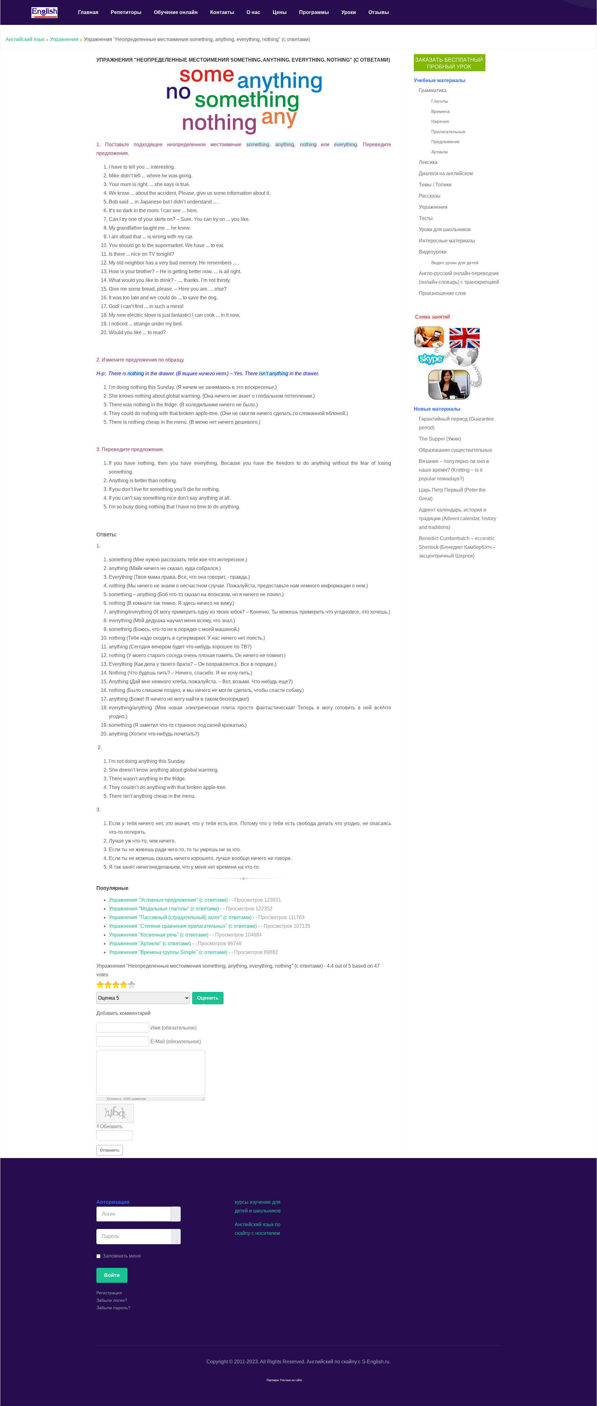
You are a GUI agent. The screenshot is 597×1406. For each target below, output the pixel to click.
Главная (88, 12)
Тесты (426, 218)
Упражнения (64, 39)
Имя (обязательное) (173, 1027)
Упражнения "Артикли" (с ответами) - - (175, 943)
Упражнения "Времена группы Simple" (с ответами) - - (193, 952)
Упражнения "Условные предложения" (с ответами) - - (195, 900)
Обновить (111, 1126)
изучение (260, 1202)
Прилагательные (448, 131)
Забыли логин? (111, 1300)
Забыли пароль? (113, 1307)
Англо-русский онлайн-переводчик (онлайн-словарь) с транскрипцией (459, 278)
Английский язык (25, 39)
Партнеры (272, 1380)
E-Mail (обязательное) (175, 1041)
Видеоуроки (433, 252)
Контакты (222, 12)
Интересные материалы (447, 240)
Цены (280, 12)
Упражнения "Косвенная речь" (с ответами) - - (185, 934)
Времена (440, 111)
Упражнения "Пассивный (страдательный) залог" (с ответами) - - (206, 917)
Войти (112, 1275)
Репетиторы (126, 12)
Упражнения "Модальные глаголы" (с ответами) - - (190, 908)
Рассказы (430, 196)
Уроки (348, 12)
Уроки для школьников (445, 229)
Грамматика (433, 90)
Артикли (439, 151)
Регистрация (109, 1292)
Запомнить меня (122, 1256)
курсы (241, 1202)
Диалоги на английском (446, 173)
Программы (314, 12)
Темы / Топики (435, 184)
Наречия (440, 121)
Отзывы (378, 12)
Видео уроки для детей (455, 262)
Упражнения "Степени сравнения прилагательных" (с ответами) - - (209, 926)
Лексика (428, 162)
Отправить (109, 1150)
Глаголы (439, 101)
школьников (267, 1210)
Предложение (445, 141)
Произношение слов (442, 293)
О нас (253, 12)
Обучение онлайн (176, 12)
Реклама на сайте (291, 1380)
